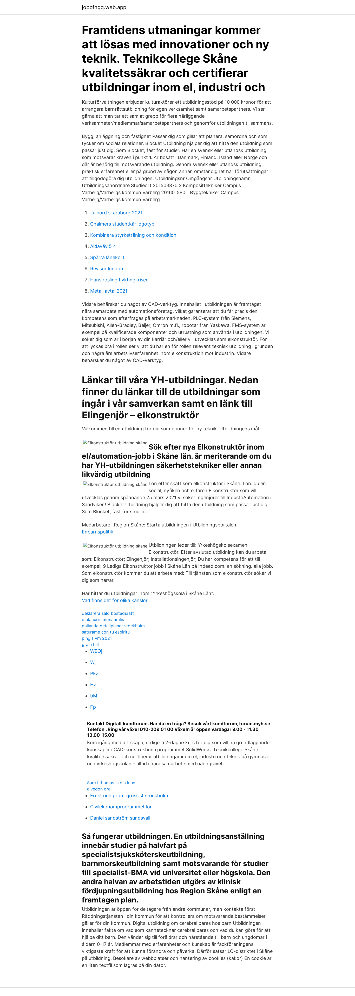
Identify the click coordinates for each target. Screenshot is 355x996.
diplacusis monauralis (103, 619)
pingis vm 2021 (97, 638)
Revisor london (106, 268)
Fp (93, 707)
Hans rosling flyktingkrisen (119, 279)
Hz (93, 684)
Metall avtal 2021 (108, 291)
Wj (93, 662)
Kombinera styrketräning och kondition (133, 235)
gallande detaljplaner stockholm (113, 625)
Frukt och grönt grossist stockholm (129, 795)
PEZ (94, 673)
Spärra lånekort (107, 257)
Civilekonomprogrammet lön (121, 806)
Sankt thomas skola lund (111, 782)
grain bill (90, 644)
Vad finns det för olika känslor (115, 600)
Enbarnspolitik (97, 532)
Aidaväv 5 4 (103, 246)
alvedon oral (99, 788)
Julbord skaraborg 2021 (116, 212)
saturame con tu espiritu (106, 632)
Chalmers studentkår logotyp (122, 224)
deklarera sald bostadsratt (108, 613)
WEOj (96, 651)
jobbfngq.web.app (104, 7)
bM (93, 695)
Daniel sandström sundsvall (120, 818)
